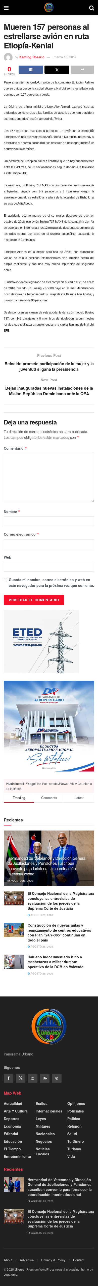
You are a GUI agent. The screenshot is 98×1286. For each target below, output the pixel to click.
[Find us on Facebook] (8, 1078)
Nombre (12, 511)
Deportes (11, 1118)
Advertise (27, 1260)
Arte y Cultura (16, 1110)
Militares (43, 1126)
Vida (71, 1156)
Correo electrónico (21, 534)
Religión (74, 1126)
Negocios (44, 1141)
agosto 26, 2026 (21, 880)
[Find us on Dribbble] (57, 1078)
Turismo (74, 1148)
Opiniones (76, 1103)
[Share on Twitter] (56, 70)
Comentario (15, 448)
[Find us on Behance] (45, 1078)
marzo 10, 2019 (65, 56)
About (8, 1260)
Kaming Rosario (31, 56)
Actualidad (13, 1103)
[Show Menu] (6, 7)
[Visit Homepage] (49, 8)
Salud (72, 1133)
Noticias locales (43, 1151)
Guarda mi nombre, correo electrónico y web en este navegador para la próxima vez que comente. (51, 582)
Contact (78, 1260)
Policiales (75, 1110)
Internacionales (49, 1110)
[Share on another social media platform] (82, 70)
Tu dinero (75, 1141)
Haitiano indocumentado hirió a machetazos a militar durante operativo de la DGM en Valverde (55, 961)
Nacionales (45, 1133)
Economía (12, 1126)
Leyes (41, 1118)
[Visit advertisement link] (49, 726)
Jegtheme (10, 1274)
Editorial (11, 1133)
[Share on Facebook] (31, 70)
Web (7, 557)
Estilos (41, 1103)
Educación (13, 1141)
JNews (19, 1269)
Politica (73, 1118)
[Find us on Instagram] (32, 1078)
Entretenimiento (17, 1156)
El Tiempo (12, 1148)
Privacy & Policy (53, 1260)
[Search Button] (91, 7)
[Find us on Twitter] (20, 1078)
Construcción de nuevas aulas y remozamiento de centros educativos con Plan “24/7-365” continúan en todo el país (59, 932)
